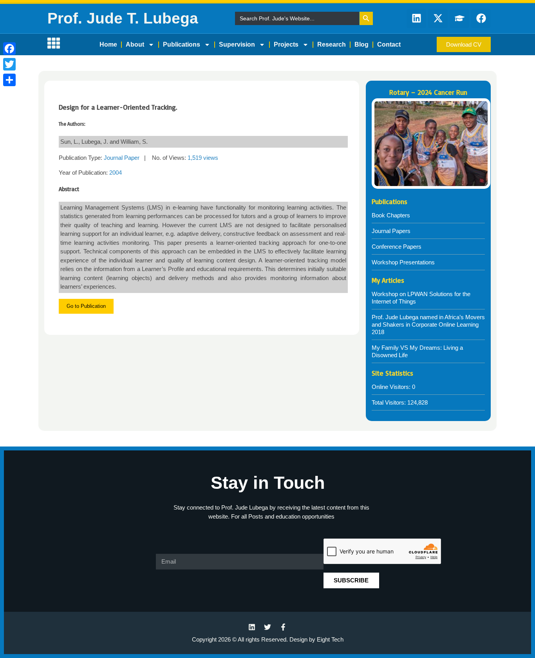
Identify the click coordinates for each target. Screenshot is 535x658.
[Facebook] (9, 48)
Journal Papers (391, 231)
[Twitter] (9, 64)
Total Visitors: (389, 402)
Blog (361, 44)
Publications (181, 44)
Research (331, 44)
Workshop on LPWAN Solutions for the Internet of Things (421, 298)
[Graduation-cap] (459, 18)
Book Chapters (391, 215)
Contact (389, 44)
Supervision (237, 44)
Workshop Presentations (403, 262)
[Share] (9, 80)
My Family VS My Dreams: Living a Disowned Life (417, 351)
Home (108, 44)
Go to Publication (86, 306)
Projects (286, 44)
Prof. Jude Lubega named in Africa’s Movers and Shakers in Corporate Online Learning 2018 (428, 324)
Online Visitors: (392, 386)
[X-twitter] (438, 18)
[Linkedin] (416, 18)
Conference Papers (396, 246)
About (135, 44)
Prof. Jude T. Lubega (122, 18)
